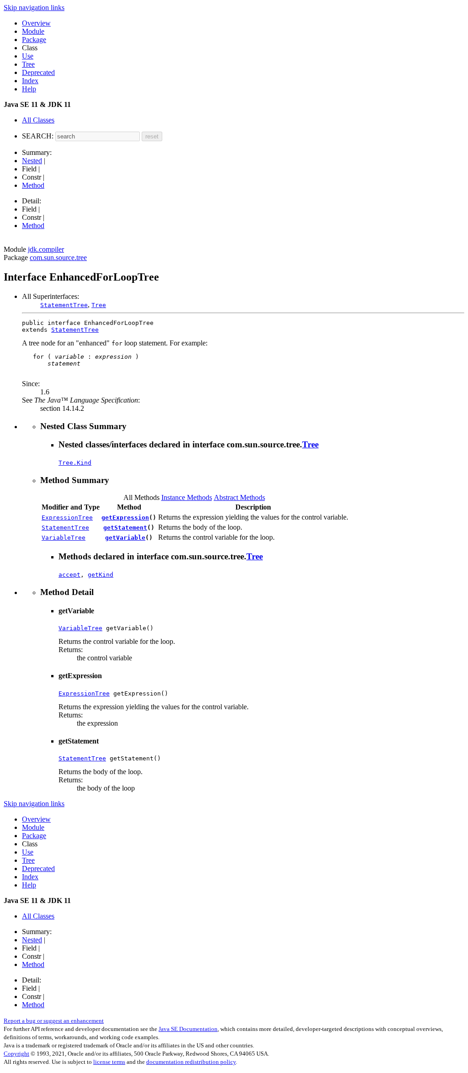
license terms (109, 1061)
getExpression (125, 517)
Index (30, 81)
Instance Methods (186, 497)
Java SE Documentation (188, 1028)
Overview (36, 23)
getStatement (125, 527)
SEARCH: (37, 136)
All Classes (38, 120)
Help (29, 89)
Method (33, 185)
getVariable (125, 537)
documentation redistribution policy (191, 1061)
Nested (32, 161)
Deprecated (38, 72)
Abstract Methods (239, 497)
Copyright (16, 1053)
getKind (100, 574)
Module (33, 31)
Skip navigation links (34, 7)
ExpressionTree (67, 517)
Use (27, 56)
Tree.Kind (74, 462)
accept (69, 574)
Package (34, 39)
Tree (28, 64)
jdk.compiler (46, 249)
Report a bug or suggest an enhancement (54, 1020)
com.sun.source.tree (58, 257)
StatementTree (64, 305)
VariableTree (63, 537)
